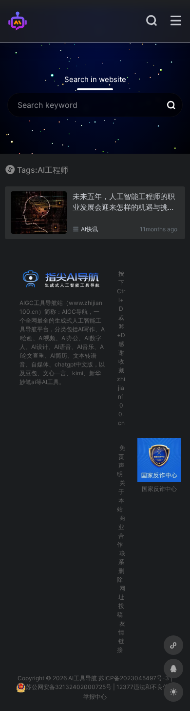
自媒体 (40, 364)
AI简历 (58, 355)
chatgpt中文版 (74, 364)
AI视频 (47, 338)
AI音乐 (85, 346)
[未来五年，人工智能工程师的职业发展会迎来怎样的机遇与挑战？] (39, 212)
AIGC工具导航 (38, 302)
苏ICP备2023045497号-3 (133, 678)
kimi (77, 373)
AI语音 (62, 346)
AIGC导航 (75, 311)
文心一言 (54, 373)
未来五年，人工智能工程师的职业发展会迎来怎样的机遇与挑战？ (124, 202)
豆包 (31, 373)
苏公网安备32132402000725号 (69, 687)
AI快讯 (89, 229)
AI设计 (39, 346)
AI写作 (86, 329)
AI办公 (69, 338)
